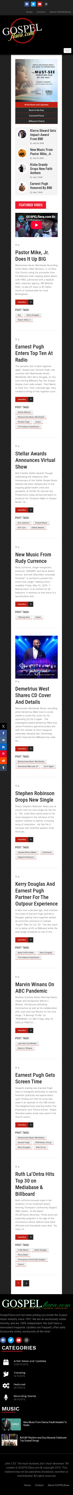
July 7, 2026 (37, 177)
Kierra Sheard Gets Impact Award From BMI (43, 135)
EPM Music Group (43, 1142)
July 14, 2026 (38, 158)
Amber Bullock (24, 412)
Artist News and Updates (36, 104)
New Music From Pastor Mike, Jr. (41, 152)
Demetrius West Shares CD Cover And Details (33, 695)
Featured (19, 1384)
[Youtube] (39, 4)
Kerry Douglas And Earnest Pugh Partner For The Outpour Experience (36, 894)
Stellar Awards (38, 527)
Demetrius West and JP (28, 766)
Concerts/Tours (36, 115)
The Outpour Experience (28, 426)
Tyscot (21, 1264)
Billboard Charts (36, 121)
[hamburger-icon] (67, 50)
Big (19, 315)
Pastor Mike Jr (24, 320)
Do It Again (49, 766)
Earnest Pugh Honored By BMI (41, 186)
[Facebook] (26, 4)
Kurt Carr (22, 527)
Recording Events (25, 1396)
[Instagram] (46, 4)
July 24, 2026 (38, 143)
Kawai (38, 617)
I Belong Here (24, 617)
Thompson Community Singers (31, 1259)
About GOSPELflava (60, 11)
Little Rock (47, 852)
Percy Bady (23, 1254)
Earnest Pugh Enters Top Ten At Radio (34, 353)
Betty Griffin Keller (26, 952)
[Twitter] (33, 4)
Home (29, 11)
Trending (19, 1372)
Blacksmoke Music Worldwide (31, 417)
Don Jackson (23, 523)
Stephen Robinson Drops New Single (34, 796)
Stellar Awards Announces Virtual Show (35, 460)
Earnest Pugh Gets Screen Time (35, 1078)
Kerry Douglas (33, 315)
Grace (38, 422)
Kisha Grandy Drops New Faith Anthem (41, 169)
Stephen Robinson (26, 857)
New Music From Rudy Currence (33, 557)
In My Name (23, 1250)
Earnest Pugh (24, 422)
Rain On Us (41, 1147)
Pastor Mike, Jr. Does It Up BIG (32, 255)
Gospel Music (41, 523)
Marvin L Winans (25, 1048)
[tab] (36, 104)
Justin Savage (40, 1250)
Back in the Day (36, 110)
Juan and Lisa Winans (27, 1043)
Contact (40, 11)
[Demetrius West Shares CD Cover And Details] (36, 657)
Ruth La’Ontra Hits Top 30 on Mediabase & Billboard (34, 1184)
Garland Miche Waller (27, 852)
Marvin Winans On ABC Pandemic (34, 987)
